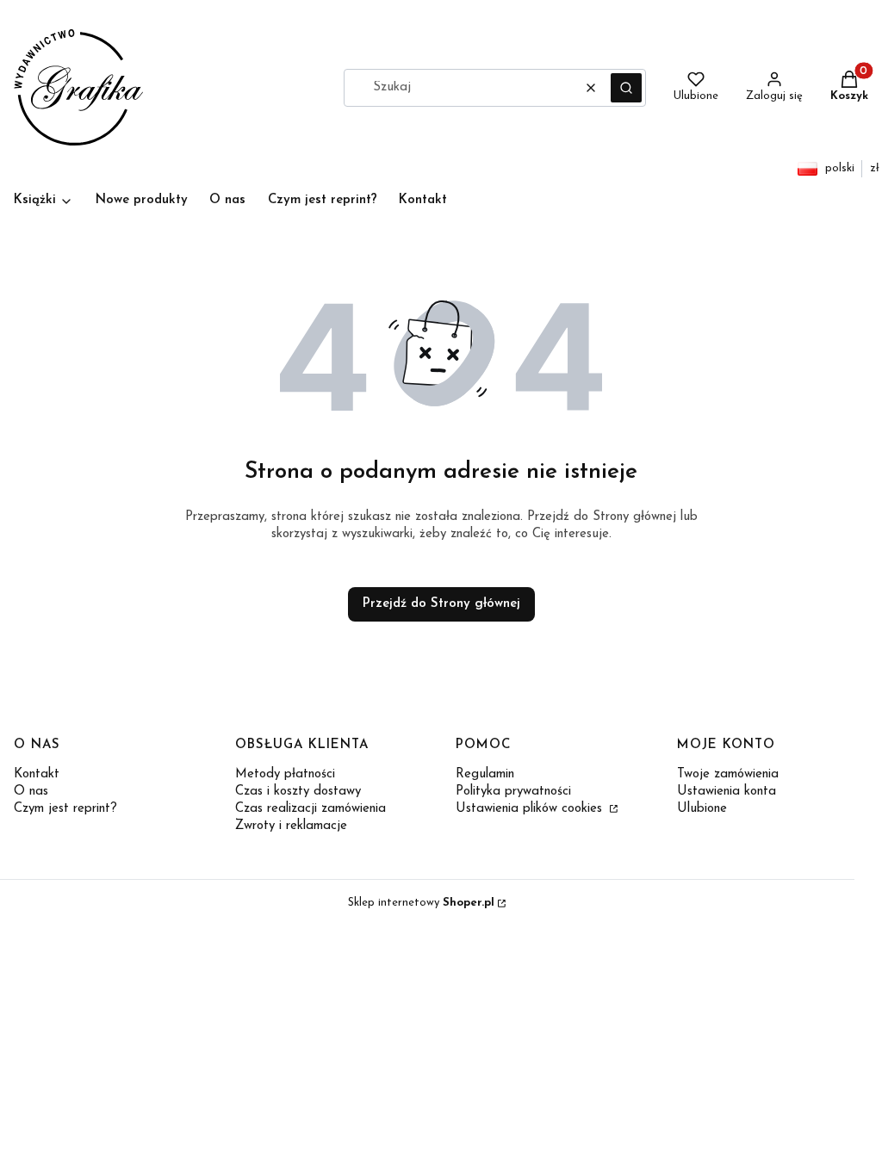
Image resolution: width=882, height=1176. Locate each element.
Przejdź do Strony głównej (441, 603)
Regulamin (485, 774)
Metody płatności (285, 774)
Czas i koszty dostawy (298, 791)
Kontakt (36, 774)
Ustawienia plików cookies (531, 808)
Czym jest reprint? (65, 808)
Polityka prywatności (513, 791)
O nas (31, 791)
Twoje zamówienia (728, 774)
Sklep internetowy (421, 902)
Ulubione (702, 808)
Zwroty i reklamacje (291, 826)
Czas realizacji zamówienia (310, 808)
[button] (626, 87)
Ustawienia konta (726, 791)
